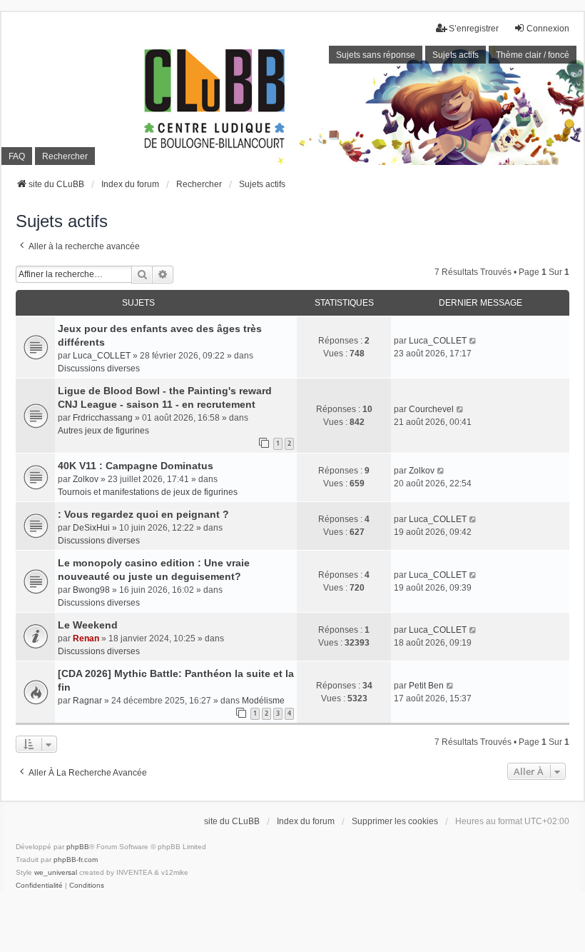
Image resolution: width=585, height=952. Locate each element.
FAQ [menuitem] (17, 156)
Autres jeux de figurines (103, 431)
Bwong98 (91, 590)
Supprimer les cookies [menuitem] (395, 821)
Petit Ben (426, 686)
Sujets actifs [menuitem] (455, 55)
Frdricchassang (103, 418)
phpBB (77, 847)
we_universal (55, 872)
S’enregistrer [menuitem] (474, 29)
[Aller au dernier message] (473, 340)
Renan (86, 638)
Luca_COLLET (102, 356)
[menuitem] (39, 885)
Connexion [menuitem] (547, 29)
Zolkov (85, 479)
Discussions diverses (99, 369)
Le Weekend (88, 625)
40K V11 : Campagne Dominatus (135, 465)
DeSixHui (91, 528)
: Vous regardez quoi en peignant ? (143, 514)
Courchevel (431, 409)
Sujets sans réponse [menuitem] (375, 55)
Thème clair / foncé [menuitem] (532, 55)
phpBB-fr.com (76, 859)
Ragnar (87, 701)
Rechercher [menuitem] (65, 156)
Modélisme (263, 701)
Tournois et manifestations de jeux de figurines (148, 492)
